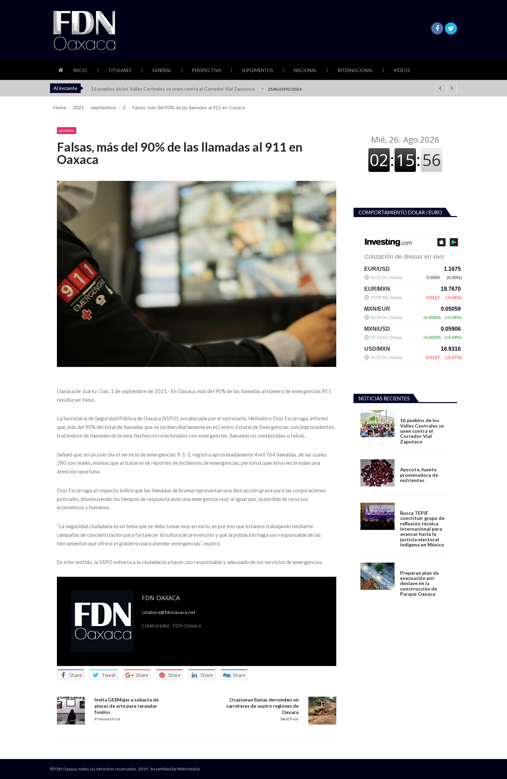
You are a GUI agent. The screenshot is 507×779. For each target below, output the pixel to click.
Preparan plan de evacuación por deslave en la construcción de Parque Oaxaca (419, 583)
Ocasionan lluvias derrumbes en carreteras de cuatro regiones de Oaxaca (262, 706)
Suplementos (257, 70)
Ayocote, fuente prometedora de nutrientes (419, 475)
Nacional (305, 70)
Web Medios (188, 768)
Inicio (80, 70)
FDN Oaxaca (161, 598)
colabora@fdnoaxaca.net (168, 612)
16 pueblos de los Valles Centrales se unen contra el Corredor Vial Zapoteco (173, 89)
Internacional (355, 70)
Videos (402, 70)
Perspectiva (206, 70)
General (161, 70)
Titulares (119, 70)
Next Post (289, 719)
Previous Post (107, 719)
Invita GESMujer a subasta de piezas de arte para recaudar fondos (126, 706)
